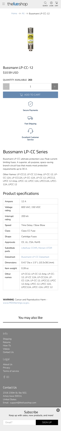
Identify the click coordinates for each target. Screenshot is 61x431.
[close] (58, 410)
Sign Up (47, 422)
